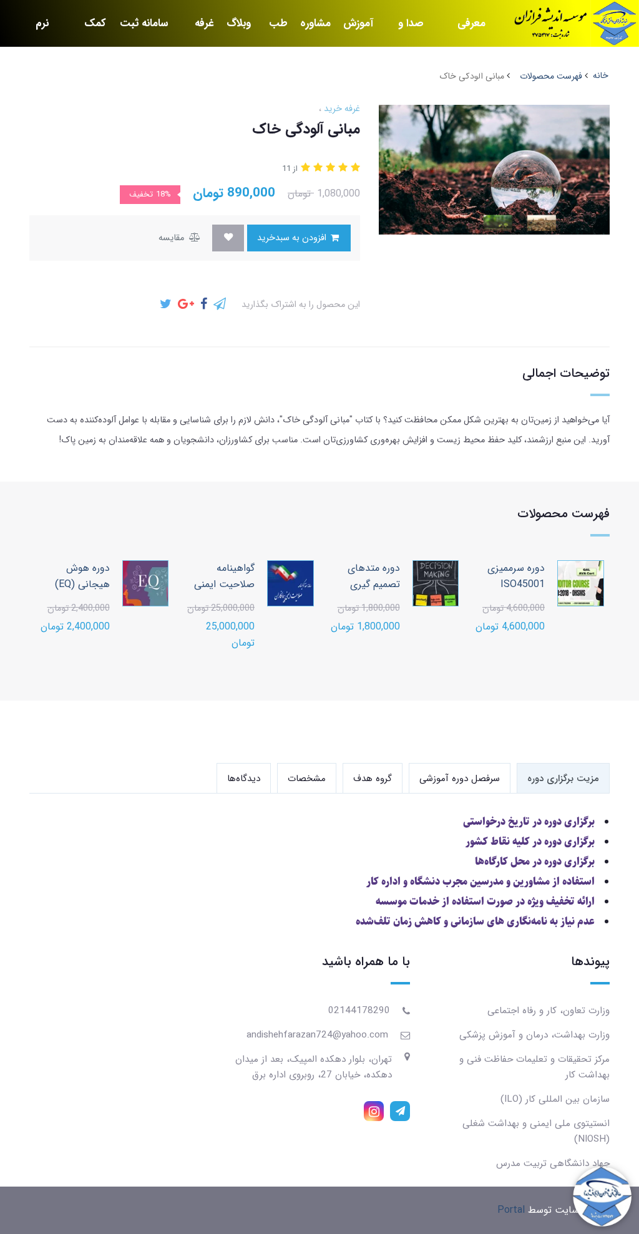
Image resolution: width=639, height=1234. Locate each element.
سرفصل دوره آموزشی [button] (459, 778)
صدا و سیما (411, 31)
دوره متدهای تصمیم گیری (374, 576)
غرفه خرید (203, 31)
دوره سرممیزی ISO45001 (516, 576)
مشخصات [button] (307, 778)
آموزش (358, 23)
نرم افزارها (35, 31)
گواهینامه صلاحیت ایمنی (224, 576)
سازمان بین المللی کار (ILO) (555, 1099)
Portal (511, 1210)
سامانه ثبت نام (144, 31)
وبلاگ (239, 23)
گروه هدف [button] (372, 778)
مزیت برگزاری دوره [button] (563, 778)
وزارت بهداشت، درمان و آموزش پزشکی (534, 1035)
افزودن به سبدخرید (293, 238)
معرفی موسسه (469, 31)
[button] (354, 168)
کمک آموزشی (90, 31)
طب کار (278, 31)
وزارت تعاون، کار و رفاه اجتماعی (548, 1010)
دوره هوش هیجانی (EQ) (82, 576)
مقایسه (173, 238)
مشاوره (315, 23)
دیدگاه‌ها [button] (243, 778)
